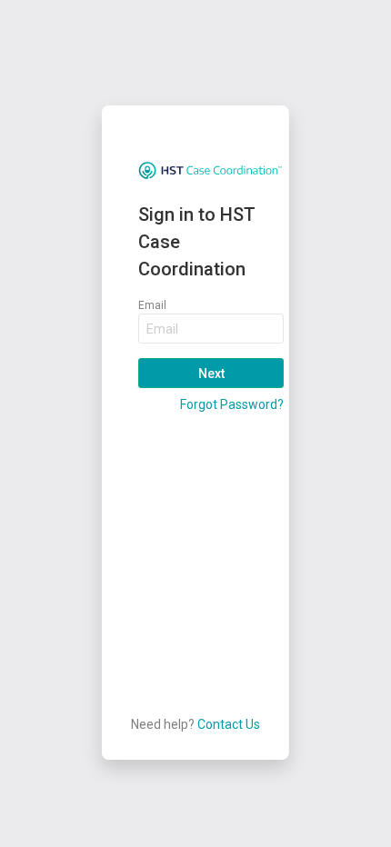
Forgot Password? (232, 404)
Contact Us (228, 724)
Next (210, 373)
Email (152, 305)
